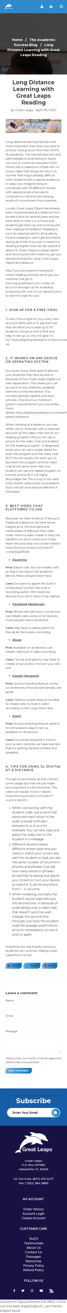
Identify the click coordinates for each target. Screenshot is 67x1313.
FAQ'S (33, 1239)
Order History (33, 1209)
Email (9, 1015)
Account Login (33, 1213)
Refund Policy (33, 1270)
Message (11, 1031)
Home (17, 40)
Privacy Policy (33, 1265)
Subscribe (33, 1101)
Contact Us (33, 1252)
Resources (33, 1261)
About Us (33, 1248)
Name (10, 1000)
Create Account (33, 1218)
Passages (33, 1256)
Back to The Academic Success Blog (36, 1095)
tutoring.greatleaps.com (23, 283)
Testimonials (33, 1243)
